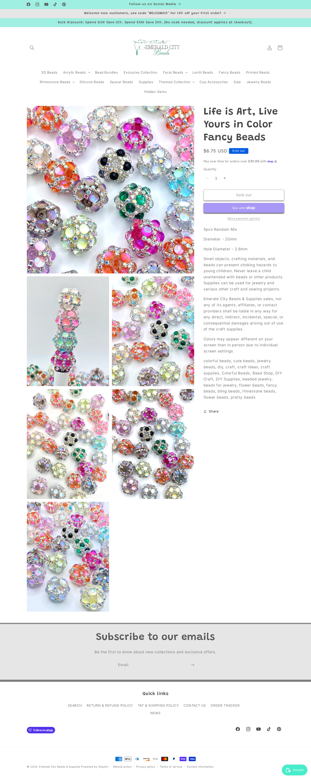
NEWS (155, 713)
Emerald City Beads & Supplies (59, 766)
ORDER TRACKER (225, 705)
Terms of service (171, 766)
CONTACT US (195, 705)
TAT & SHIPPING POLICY (158, 705)
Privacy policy (145, 766)
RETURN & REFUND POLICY (110, 705)
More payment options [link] (244, 218)
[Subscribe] (192, 665)
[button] (32, 48)
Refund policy (122, 766)
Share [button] (214, 411)
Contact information (200, 766)
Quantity (210, 169)
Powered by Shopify (95, 766)
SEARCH (75, 705)
